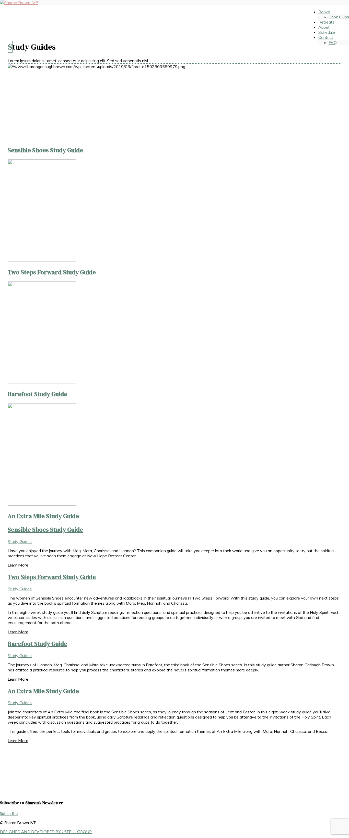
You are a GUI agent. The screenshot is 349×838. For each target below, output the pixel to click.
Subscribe (9, 813)
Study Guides (20, 541)
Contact (325, 37)
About (324, 27)
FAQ (333, 42)
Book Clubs (339, 16)
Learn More (18, 564)
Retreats (326, 22)
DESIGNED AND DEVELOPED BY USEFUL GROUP (46, 831)
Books (324, 11)
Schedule (326, 32)
